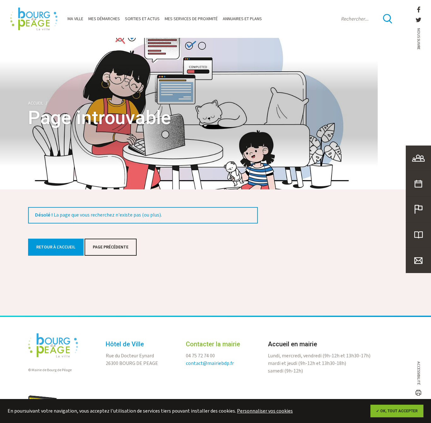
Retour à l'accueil (55, 247)
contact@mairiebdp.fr (210, 363)
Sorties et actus (142, 19)
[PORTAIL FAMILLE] (418, 158)
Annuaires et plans (242, 19)
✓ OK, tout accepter (397, 411)
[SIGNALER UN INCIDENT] (418, 209)
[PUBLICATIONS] (418, 234)
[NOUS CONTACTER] (418, 260)
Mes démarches (104, 19)
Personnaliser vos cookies (265, 411)
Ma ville (75, 19)
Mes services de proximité (191, 19)
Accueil (35, 103)
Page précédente (110, 247)
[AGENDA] (418, 183)
